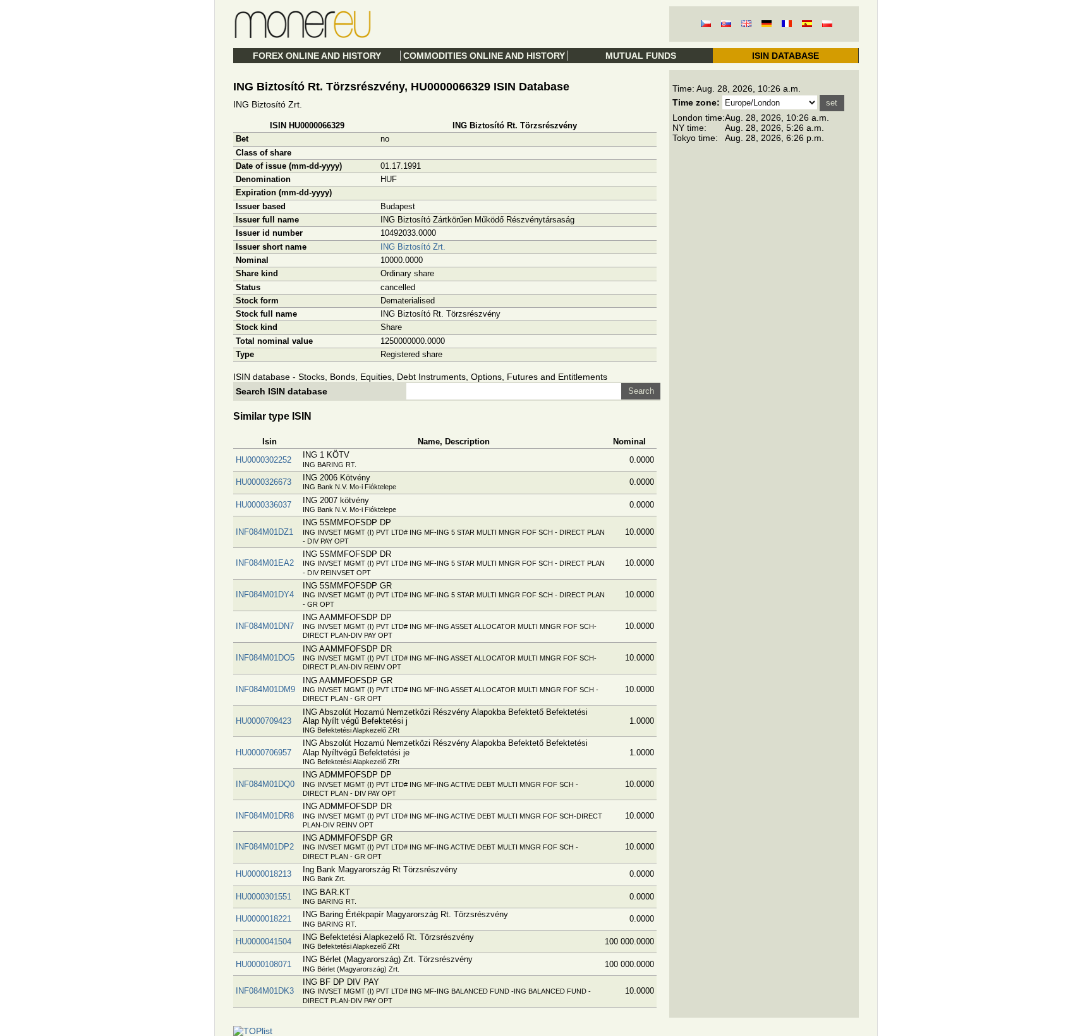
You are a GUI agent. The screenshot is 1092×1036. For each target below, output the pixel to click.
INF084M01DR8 (265, 815)
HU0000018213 (263, 874)
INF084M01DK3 (265, 991)
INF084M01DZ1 (264, 532)
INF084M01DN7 (265, 626)
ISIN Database (785, 56)
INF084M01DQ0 (265, 784)
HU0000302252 (263, 460)
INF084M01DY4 (265, 594)
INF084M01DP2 (265, 846)
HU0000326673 (263, 482)
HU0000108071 (263, 964)
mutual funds (640, 56)
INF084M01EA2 (265, 563)
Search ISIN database (281, 391)
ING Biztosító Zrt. (413, 247)
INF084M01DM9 (265, 689)
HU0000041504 (263, 941)
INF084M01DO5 (265, 657)
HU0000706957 (263, 752)
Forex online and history (317, 56)
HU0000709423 (263, 721)
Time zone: (696, 102)
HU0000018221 (263, 918)
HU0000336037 (263, 504)
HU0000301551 (263, 896)
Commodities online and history (484, 56)
